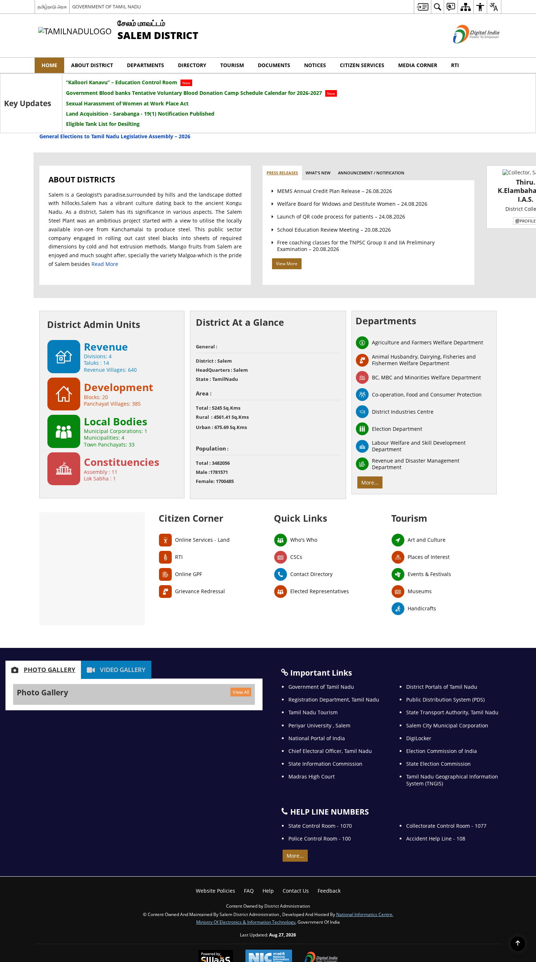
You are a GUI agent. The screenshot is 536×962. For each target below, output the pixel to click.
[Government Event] (268, 480)
